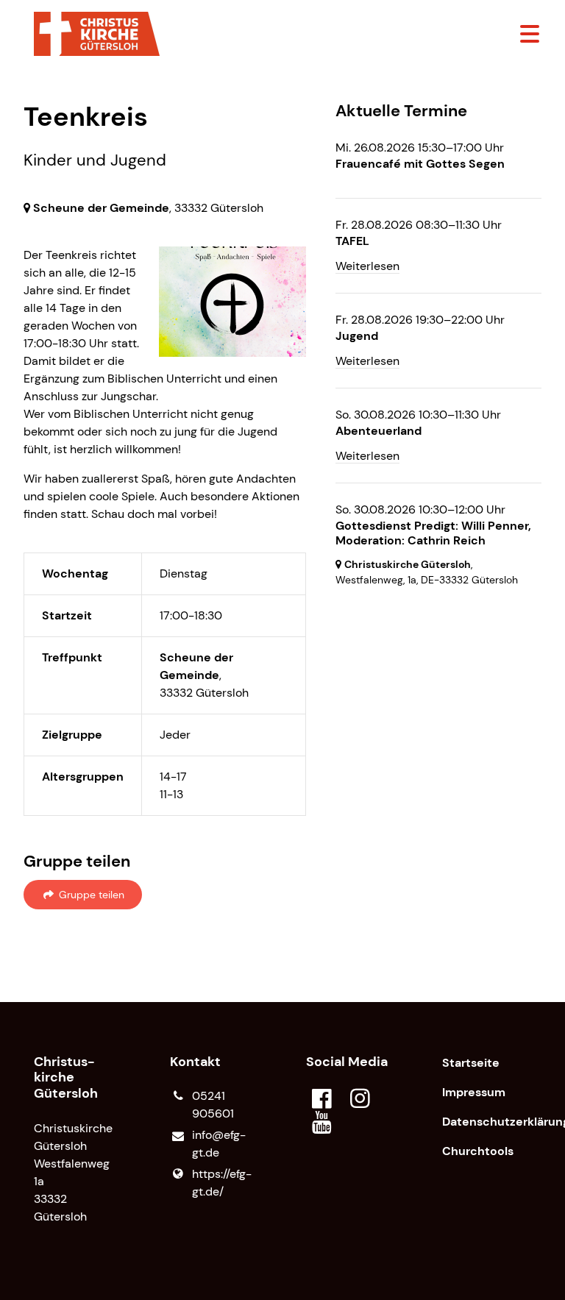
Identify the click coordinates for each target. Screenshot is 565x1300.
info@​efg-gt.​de (219, 1143)
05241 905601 (213, 1104)
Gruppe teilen (90, 894)
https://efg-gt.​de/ (222, 1182)
